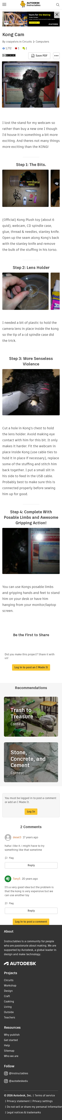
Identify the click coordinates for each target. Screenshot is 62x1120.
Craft (7, 996)
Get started (11, 1040)
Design (8, 991)
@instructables (18, 1073)
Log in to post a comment (31, 922)
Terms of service (45, 1095)
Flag (11, 858)
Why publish (12, 1035)
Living (8, 1007)
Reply (31, 865)
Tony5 (16, 878)
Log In (31, 811)
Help (7, 1045)
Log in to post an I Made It (31, 667)
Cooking (9, 1001)
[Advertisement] (31, 19)
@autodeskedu (18, 1081)
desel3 (17, 837)
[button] (4, 4)
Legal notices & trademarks (24, 1112)
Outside (9, 1012)
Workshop (10, 985)
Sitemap (9, 1051)
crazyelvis (12, 41)
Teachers (9, 1017)
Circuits (27, 41)
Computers (42, 41)
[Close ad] (57, 15)
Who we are (11, 1056)
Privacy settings (42, 1101)
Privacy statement (18, 1101)
